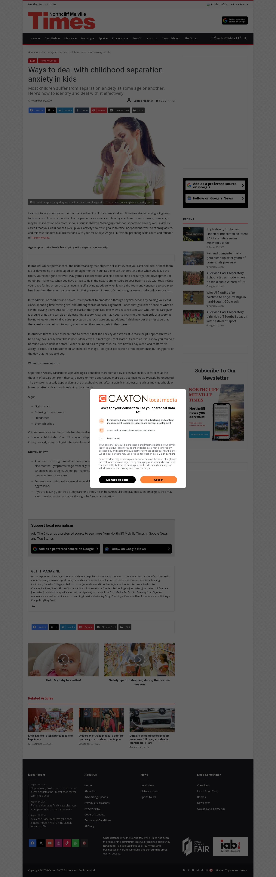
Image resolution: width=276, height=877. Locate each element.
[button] (138, 438)
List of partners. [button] (167, 453)
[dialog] (138, 438)
